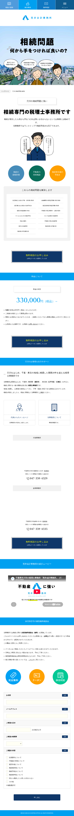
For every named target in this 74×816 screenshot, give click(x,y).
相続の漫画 (9, 7)
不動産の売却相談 (36, 173)
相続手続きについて (16, 771)
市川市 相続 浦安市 (37, 17)
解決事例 (28, 7)
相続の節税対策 (16, 173)
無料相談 (46, 7)
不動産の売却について (16, 761)
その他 (11, 781)
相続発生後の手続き (57, 173)
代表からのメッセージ (19, 407)
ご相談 (41, 392)
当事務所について (54, 407)
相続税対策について (16, 768)
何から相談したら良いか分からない (21, 778)
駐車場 (46, 471)
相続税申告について (16, 775)
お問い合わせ (33, 324)
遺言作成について (15, 764)
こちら (31, 659)
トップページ (5, 91)
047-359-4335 (38, 529)
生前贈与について (15, 757)
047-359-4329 (38, 478)
